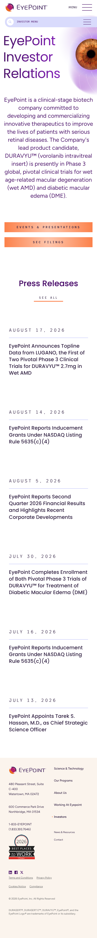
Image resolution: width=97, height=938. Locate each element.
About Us (60, 793)
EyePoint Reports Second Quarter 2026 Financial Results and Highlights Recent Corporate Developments (47, 507)
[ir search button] (10, 21)
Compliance (36, 886)
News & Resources (64, 832)
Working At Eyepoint (68, 805)
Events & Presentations (48, 227)
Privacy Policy (44, 877)
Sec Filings (48, 242)
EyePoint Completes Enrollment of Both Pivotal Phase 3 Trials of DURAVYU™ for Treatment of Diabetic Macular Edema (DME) (48, 582)
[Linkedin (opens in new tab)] (10, 872)
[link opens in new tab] (22, 846)
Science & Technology (69, 768)
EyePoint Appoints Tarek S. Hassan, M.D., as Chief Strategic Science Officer (48, 723)
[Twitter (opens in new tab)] (21, 872)
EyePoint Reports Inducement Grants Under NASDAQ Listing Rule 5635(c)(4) (46, 435)
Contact (58, 839)
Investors (60, 817)
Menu (72, 7)
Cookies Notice (17, 886)
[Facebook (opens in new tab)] (16, 872)
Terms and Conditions (21, 877)
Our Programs (63, 780)
